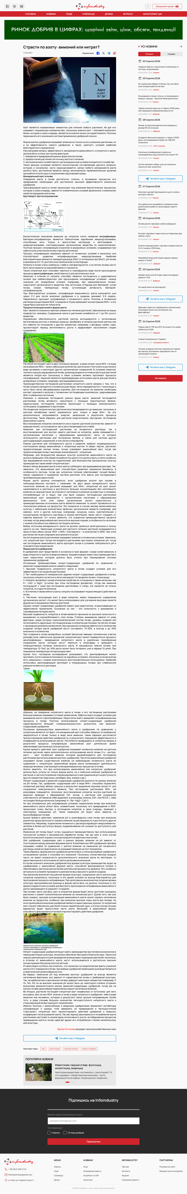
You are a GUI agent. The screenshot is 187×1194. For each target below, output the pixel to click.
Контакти (126, 1171)
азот (43, 1049)
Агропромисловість (92, 1171)
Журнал (128, 13)
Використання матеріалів (171, 1171)
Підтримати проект (165, 6)
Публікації (88, 13)
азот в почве (55, 1049)
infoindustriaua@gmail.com (20, 1174)
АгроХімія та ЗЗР (91, 1175)
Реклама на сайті (167, 1166)
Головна (30, 13)
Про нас (125, 1166)
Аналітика (87, 1180)
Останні (149, 54)
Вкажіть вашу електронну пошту (65, 1114)
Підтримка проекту (130, 1180)
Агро (85, 1166)
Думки (109, 13)
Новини (51, 13)
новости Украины (89, 1049)
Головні (171, 54)
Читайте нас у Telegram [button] (72, 1038)
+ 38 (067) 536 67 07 (17, 1169)
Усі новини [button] (160, 378)
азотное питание (71, 1049)
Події (69, 13)
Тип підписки (55, 1128)
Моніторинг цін (152, 13)
